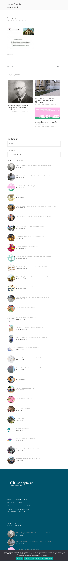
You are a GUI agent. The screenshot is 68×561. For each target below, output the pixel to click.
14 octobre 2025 (21, 289)
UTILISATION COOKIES (14, 525)
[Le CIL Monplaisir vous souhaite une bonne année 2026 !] (11, 237)
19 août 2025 (20, 359)
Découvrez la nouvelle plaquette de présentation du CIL (30, 226)
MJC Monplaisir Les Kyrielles (23, 408)
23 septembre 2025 (21, 339)
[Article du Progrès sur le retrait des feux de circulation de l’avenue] (11, 298)
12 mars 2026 (20, 198)
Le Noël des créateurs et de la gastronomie (27, 246)
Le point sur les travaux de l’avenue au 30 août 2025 (29, 358)
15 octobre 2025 (21, 278)
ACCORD (19, 558)
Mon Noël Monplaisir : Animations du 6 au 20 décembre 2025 (31, 267)
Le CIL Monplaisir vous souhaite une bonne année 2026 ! (30, 236)
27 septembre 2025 (21, 329)
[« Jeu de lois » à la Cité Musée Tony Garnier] (47, 113)
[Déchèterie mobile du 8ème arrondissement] (11, 349)
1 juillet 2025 (20, 390)
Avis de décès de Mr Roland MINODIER (26, 317)
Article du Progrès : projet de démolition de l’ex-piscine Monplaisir (45, 100)
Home (9, 7)
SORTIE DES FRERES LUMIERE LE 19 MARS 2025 (28, 459)
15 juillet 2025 (20, 380)
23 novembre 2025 (21, 258)
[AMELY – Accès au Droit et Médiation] (11, 440)
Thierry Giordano (14, 111)
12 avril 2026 (52, 126)
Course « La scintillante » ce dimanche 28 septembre (29, 327)
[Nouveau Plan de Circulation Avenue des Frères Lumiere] (11, 369)
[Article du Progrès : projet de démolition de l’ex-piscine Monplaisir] (47, 88)
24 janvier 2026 (20, 228)
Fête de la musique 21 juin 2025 (24, 398)
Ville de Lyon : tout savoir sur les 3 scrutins (27, 196)
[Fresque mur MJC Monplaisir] (11, 379)
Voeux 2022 (10, 55)
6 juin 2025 (19, 400)
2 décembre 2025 (21, 248)
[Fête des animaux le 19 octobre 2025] (11, 308)
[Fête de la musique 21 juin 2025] (11, 399)
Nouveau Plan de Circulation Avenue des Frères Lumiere (30, 368)
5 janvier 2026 (20, 238)
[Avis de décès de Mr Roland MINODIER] (11, 318)
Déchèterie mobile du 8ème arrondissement (27, 348)
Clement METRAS (42, 104)
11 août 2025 (20, 369)
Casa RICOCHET (20, 418)
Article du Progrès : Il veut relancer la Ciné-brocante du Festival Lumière (34, 216)
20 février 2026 (20, 208)
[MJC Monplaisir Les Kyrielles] (11, 409)
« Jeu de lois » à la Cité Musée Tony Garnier (46, 123)
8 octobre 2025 (20, 299)
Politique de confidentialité (44, 558)
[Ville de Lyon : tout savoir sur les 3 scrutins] (11, 197)
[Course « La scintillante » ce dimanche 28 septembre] (11, 328)
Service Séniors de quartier (23, 428)
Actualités (15, 7)
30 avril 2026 (52, 104)
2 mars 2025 (19, 460)
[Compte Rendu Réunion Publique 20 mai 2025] (11, 450)
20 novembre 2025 (21, 268)
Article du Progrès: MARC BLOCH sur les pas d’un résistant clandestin (20, 107)
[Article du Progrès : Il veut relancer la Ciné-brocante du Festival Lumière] (11, 217)
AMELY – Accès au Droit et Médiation (25, 439)
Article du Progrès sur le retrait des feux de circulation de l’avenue (32, 297)
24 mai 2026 (24, 111)
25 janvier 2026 (20, 218)
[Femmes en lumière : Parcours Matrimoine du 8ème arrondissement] (11, 258)
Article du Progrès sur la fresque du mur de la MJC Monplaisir (31, 337)
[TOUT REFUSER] (66, 555)
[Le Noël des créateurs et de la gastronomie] (11, 248)
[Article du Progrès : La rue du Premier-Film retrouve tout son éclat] (11, 278)
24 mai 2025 (19, 430)
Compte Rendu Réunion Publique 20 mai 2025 (27, 449)
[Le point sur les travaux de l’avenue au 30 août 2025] (11, 359)
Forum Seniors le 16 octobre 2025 (24, 287)
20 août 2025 (20, 349)
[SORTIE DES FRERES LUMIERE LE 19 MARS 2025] (11, 460)
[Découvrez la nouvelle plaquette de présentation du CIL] (11, 227)
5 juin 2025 (19, 410)
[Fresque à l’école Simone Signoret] (11, 389)
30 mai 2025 (19, 420)
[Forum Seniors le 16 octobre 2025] (11, 288)
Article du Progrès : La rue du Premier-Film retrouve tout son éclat (32, 277)
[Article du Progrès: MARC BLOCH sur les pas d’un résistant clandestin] (20, 91)
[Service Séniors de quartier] (11, 430)
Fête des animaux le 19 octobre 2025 (25, 307)
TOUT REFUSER (29, 558)
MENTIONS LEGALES (14, 523)
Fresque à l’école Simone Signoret (25, 388)
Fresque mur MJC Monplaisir (23, 378)
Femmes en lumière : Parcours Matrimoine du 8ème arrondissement (33, 257)
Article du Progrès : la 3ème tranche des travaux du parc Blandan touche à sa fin (36, 206)
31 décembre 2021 (12, 21)
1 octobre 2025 (20, 319)
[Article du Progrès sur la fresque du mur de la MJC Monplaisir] (11, 339)
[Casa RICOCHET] (11, 420)
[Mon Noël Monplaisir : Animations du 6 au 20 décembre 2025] (11, 268)
